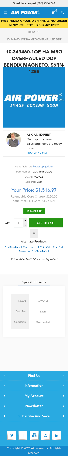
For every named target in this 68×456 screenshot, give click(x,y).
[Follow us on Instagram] (45, 435)
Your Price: (23, 190)
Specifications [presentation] (34, 282)
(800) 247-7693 (37, 153)
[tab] (34, 282)
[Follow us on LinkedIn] (56, 435)
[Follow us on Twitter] (11, 435)
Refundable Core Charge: (28, 197)
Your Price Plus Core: (27, 201)
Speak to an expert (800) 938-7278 (34, 3)
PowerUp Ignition (43, 166)
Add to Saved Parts (34, 233)
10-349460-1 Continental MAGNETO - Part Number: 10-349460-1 (34, 249)
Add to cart (46, 223)
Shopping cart (55, 10)
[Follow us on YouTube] (34, 435)
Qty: (7, 223)
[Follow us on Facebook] (23, 435)
